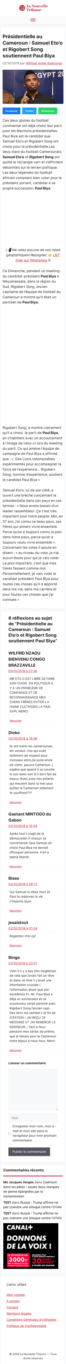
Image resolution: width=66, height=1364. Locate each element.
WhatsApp (47, 110)
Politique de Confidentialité (26, 1326)
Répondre (15, 720)
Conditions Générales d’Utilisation (31, 1320)
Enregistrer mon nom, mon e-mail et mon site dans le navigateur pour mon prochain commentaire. (34, 1133)
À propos (13, 1301)
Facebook (11, 110)
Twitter (29, 110)
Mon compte (16, 1295)
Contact (12, 1307)
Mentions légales (19, 1313)
